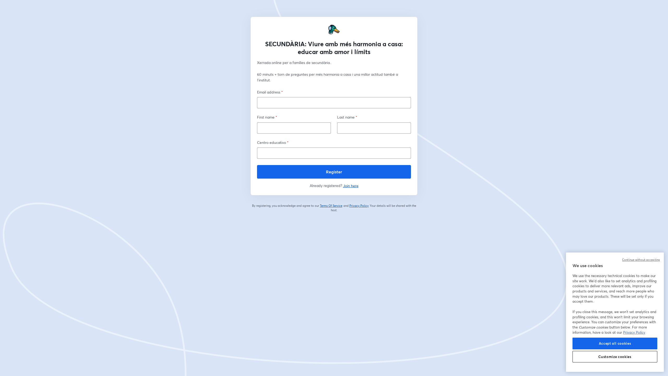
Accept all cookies (615, 343)
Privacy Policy (359, 206)
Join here (351, 185)
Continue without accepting (641, 260)
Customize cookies (614, 356)
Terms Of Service (331, 206)
